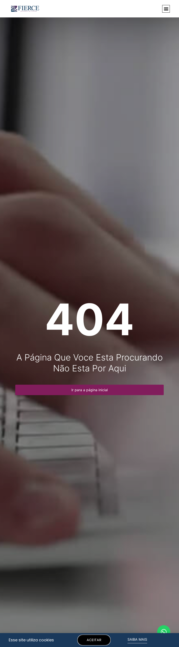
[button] (166, 9)
